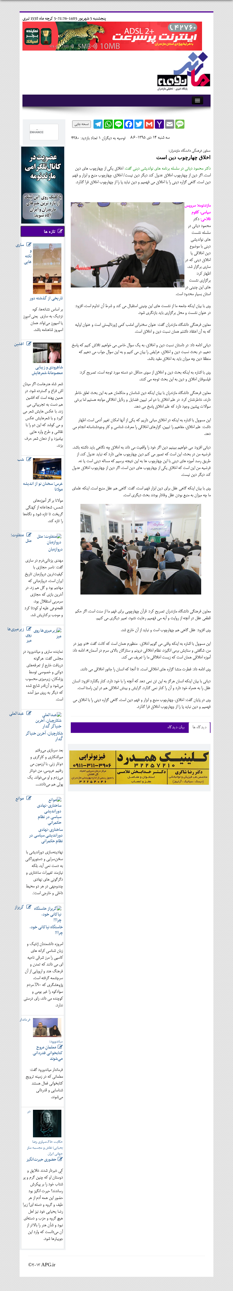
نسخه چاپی (81, 124)
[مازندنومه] (183, 70)
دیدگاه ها (199, 727)
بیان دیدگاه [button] (175, 727)
